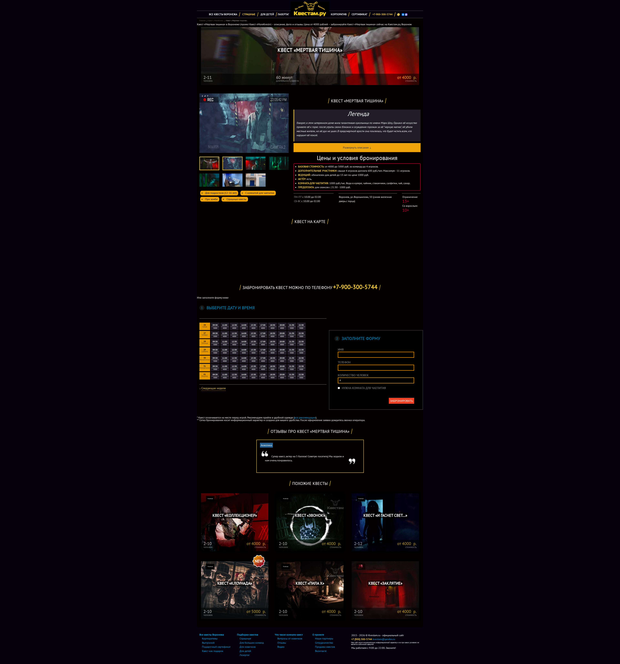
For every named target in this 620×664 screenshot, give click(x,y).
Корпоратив (338, 14)
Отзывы (281, 642)
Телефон (344, 362)
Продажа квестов (325, 646)
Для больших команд (252, 642)
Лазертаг (283, 14)
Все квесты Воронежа (223, 14)
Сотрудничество (324, 642)
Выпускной (208, 642)
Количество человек (353, 375)
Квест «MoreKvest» (216, 20)
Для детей (267, 14)
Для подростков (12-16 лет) (221, 192)
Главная (202, 20)
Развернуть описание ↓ (357, 147)
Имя (341, 349)
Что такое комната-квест (289, 634)
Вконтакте (320, 651)
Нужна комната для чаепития (364, 388)
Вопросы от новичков (289, 638)
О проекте (318, 634)
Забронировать (401, 401)
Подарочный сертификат (216, 646)
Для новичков (248, 646)
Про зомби (211, 199)
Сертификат (359, 14)
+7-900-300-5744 (382, 14)
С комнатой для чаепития (259, 192)
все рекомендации (305, 417)
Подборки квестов (247, 634)
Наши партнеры (324, 638)
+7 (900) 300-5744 (361, 639)
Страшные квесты (236, 199)
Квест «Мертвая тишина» (236, 20)
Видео (280, 646)
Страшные (248, 14)
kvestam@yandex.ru (384, 639)
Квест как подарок (212, 651)
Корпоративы (209, 638)
